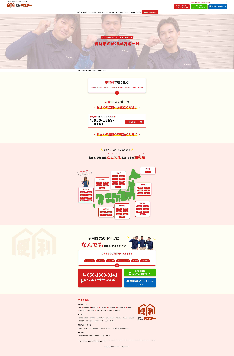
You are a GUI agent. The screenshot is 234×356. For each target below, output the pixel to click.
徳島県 (109, 212)
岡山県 (105, 183)
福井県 (121, 179)
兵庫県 (118, 211)
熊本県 (82, 198)
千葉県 (139, 206)
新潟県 (115, 176)
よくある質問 (93, 12)
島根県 (99, 185)
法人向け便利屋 (119, 12)
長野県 (118, 187)
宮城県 (147, 190)
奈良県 (118, 214)
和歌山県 (125, 211)
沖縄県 (89, 200)
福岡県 (82, 192)
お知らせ (133, 12)
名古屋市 (114, 87)
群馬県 (145, 209)
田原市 (100, 87)
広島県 (105, 185)
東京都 (145, 212)
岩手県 (140, 190)
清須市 (128, 87)
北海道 (147, 172)
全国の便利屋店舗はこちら (150, 12)
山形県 (147, 193)
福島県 (140, 193)
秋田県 (147, 188)
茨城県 (145, 206)
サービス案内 (84, 12)
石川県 (115, 179)
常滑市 (121, 87)
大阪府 (118, 208)
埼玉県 (139, 212)
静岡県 (115, 184)
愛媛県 (109, 215)
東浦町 (107, 87)
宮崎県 (89, 198)
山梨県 (121, 184)
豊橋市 (141, 87)
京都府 (125, 208)
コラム (127, 12)
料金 (78, 12)
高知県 (102, 215)
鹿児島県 (83, 200)
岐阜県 (115, 181)
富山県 (121, 176)
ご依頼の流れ (110, 12)
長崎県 (82, 195)
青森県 (140, 188)
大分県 (89, 195)
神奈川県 (143, 214)
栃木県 (139, 209)
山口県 (102, 188)
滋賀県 (122, 216)
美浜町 (134, 87)
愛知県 (121, 181)
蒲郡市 (94, 87)
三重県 (125, 214)
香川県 (102, 212)
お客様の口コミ (101, 12)
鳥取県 (99, 183)
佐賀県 (89, 192)
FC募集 (139, 12)
